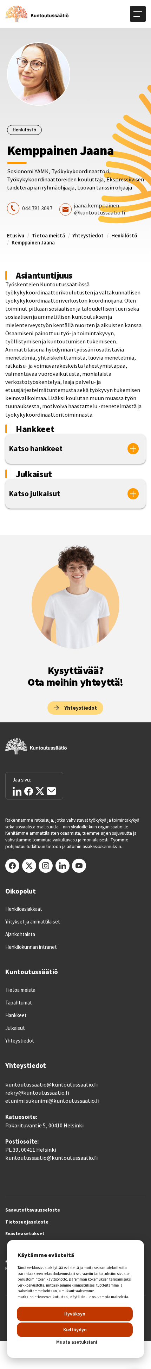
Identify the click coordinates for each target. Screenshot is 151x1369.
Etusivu (15, 235)
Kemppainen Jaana (33, 242)
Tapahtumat (18, 1003)
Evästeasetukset (25, 1233)
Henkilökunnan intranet (31, 947)
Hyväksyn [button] (74, 1314)
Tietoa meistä (48, 235)
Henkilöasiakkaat (23, 909)
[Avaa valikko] (138, 14)
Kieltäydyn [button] (75, 1329)
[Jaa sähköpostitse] (51, 791)
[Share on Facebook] (28, 791)
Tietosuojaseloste (26, 1222)
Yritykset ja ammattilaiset (32, 922)
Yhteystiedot (88, 235)
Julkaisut (15, 1028)
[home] (36, 14)
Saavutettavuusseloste (32, 1210)
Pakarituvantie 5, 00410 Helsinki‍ (44, 1125)
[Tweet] (39, 791)
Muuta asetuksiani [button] (76, 1342)
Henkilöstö (124, 235)
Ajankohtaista (20, 934)
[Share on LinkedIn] (17, 791)
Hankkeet (16, 1015)
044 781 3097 (37, 208)
